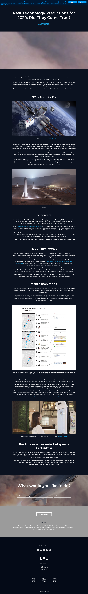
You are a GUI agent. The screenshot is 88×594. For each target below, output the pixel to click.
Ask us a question (62, 496)
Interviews (43, 527)
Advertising (18, 526)
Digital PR (48, 526)
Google (27, 527)
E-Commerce (68, 526)
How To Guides (34, 527)
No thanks (82, 2)
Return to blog (44, 514)
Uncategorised (51, 529)
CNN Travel (52, 139)
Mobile (63, 527)
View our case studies (43, 496)
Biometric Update (62, 436)
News (68, 527)
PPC (72, 527)
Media (58, 527)
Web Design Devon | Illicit (44, 591)
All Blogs (25, 526)
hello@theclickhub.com (44, 546)
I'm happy (72, 2)
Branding (32, 526)
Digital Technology (57, 526)
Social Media (41, 529)
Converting (40, 526)
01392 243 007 (44, 570)
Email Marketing (18, 527)
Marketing (51, 527)
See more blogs (25, 496)
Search (35, 529)
